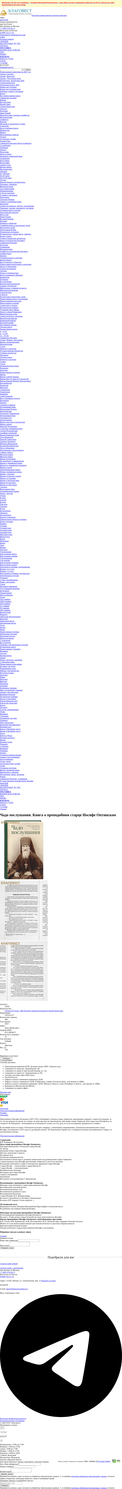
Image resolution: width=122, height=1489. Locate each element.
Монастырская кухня (8, 314)
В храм (3, 498)
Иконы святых (6, 424)
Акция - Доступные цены (10, 78)
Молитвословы (6, 117)
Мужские (4, 679)
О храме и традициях (8, 195)
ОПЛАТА (4, 46)
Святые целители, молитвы (11, 316)
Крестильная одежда (8, 554)
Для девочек (5, 560)
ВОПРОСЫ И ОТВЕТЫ (10, 50)
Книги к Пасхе (6, 736)
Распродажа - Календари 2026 (12, 81)
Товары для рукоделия (9, 692)
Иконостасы (5, 537)
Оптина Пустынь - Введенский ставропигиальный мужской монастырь (34, 1011)
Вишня (3, 547)
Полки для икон (6, 522)
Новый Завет (5, 104)
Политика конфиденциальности (13, 1419)
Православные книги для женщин (14, 299)
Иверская (4, 388)
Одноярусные (5, 528)
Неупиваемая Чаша (8, 407)
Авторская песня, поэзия (10, 764)
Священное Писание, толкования (13, 779)
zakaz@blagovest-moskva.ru (17, 1289)
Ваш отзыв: (4, 1246)
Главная (3, 809)
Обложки (4, 686)
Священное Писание (8, 243)
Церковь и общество (8, 223)
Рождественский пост (9, 701)
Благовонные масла (8, 623)
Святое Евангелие (7, 107)
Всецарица (4, 401)
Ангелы (3, 653)
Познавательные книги (9, 366)
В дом (2, 509)
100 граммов (5, 599)
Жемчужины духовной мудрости (13, 288)
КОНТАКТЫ (4, 57)
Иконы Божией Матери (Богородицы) (15, 381)
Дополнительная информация (12, 1136)
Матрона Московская (8, 444)
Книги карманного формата (11, 275)
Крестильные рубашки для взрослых (15, 573)
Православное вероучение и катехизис (15, 264)
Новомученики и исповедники (12, 182)
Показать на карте (48, 1281)
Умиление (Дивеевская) (9, 413)
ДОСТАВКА (5, 48)
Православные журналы (10, 372)
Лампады (4, 513)
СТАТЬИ (3, 63)
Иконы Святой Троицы (9, 377)
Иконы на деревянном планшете (13, 465)
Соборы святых (6, 452)
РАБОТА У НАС (7, 59)
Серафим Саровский (8, 433)
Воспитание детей (7, 228)
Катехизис (4, 204)
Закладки (4, 675)
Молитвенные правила (9, 135)
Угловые (3, 526)
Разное (2, 777)
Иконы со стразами (8, 478)
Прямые (3, 524)
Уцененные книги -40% (9, 85)
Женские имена (6, 457)
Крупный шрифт (7, 323)
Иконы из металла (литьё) (10, 476)
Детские (3, 271)
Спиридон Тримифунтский (11, 429)
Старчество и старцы (8, 305)
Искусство (4, 215)
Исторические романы (9, 308)
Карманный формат (8, 321)
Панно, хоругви (6, 493)
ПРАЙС (3, 54)
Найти (28, 70)
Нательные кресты (7, 636)
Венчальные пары (7, 489)
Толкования (5, 158)
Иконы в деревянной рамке (11, 463)
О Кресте (4, 295)
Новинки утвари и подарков (11, 91)
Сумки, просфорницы (9, 580)
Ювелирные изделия (8, 634)
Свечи (2, 584)
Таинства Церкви (7, 199)
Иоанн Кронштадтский (9, 435)
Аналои (3, 500)
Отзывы (3, 1236)
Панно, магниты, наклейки (11, 660)
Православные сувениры (10, 649)
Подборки (4, 279)
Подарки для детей (7, 666)
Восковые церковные (8, 586)
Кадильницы (5, 511)
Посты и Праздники (8, 266)
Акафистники (5, 254)
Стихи (2, 346)
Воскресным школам (8, 318)
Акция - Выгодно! (7, 76)
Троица (3, 753)
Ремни (2, 677)
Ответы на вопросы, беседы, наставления (17, 206)
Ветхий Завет (5, 102)
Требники (4, 148)
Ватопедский (5, 612)
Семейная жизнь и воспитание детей (15, 225)
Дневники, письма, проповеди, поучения (16, 208)
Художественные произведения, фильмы (16, 781)
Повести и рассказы (8, 349)
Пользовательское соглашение (12, 1421)
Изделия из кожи (7, 673)
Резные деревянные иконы (11, 472)
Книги (2, 705)
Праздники (4, 197)
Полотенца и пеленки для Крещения (15, 567)
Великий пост (5, 727)
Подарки (3, 707)
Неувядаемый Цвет (8, 416)
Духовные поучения (8, 768)
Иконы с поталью (7, 474)
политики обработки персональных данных (89, 1476)
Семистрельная (6, 396)
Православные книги (8, 329)
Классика (4, 370)
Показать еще (5, 1092)
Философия (4, 163)
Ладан (2, 597)
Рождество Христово (8, 703)
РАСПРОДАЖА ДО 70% (10, 44)
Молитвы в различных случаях (12, 124)
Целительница (6, 420)
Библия (3, 100)
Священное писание (8, 98)
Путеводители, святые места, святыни (15, 234)
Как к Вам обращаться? (9, 1464)
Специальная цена (7, 83)
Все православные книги (10, 96)
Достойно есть (6, 418)
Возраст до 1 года (7, 569)
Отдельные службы (8, 139)
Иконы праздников (7, 459)
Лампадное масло (7, 621)
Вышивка (4, 749)
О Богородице (6, 292)
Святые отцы (5, 165)
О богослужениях (7, 193)
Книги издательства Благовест (12, 241)
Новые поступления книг (10, 89)
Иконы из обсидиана (8, 485)
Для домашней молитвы (10, 589)
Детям (2, 712)
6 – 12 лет (4, 334)
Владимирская (6, 383)
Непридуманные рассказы (10, 301)
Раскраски (4, 355)
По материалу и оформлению (12, 461)
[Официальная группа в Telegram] (61, 1416)
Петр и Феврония (7, 448)
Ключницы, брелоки (8, 688)
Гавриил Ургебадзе (7, 442)
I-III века (3, 171)
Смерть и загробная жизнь (10, 202)
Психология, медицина (9, 232)
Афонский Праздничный (10, 617)
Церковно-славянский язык (11, 156)
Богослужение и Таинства (10, 262)
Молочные (4, 541)
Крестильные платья (8, 565)
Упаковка (4, 720)
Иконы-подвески (7, 638)
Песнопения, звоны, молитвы (12, 774)
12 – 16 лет (4, 336)
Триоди (3, 150)
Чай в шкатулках (7, 723)
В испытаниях (6, 282)
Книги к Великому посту (10, 729)
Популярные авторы (8, 325)
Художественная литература (11, 351)
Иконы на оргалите (8, 483)
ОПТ (2, 52)
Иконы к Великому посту (10, 731)
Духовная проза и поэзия (10, 210)
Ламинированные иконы (10, 470)
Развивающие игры (8, 669)
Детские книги (6, 327)
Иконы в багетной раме (9, 480)
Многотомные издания (9, 303)
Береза (2, 543)
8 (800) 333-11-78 (7, 33)
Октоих (3, 137)
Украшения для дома (8, 718)
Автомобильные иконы (9, 491)
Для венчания (5, 552)
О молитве (4, 126)
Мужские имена (6, 455)
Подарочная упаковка (9, 697)
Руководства (5, 141)
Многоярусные (6, 535)
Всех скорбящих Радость (10, 398)
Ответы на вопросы (8, 269)
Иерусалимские (6, 595)
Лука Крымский (6, 437)
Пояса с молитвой (7, 582)
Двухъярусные (6, 530)
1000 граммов (5, 602)
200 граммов (5, 604)
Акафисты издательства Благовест (14, 251)
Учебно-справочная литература (12, 238)
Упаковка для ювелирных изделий (14, 645)
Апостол (3, 109)
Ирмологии (4, 130)
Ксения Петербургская (9, 446)
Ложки (3, 658)
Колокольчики (6, 656)
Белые (2, 539)
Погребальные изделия (9, 576)
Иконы (3, 740)
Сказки (3, 362)
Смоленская (5, 390)
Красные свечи (6, 742)
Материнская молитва (9, 290)
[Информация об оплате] (61, 1101)
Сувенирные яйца (7, 662)
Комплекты (4, 277)
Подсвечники (5, 515)
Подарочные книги (8, 647)
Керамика (4, 651)
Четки (2, 630)
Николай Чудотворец (8, 426)
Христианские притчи (9, 212)
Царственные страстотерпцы (12, 450)
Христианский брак (8, 230)
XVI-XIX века (6, 178)
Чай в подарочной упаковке (11, 690)
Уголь (2, 625)
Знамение (4, 394)
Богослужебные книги (9, 128)
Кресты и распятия (7, 517)
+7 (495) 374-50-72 (7, 28)
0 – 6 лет (3, 331)
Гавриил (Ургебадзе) (8, 286)
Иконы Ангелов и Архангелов (12, 422)
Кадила (3, 502)
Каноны (3, 122)
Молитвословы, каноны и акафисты (14, 115)
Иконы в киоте (6, 468)
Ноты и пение (5, 154)
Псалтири (4, 245)
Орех (2, 545)
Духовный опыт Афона (9, 310)
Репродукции (5, 217)
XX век (3, 180)
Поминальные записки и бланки (13, 519)
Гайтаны (3, 506)
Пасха (2, 733)
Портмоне (4, 684)
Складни (3, 487)
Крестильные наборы (8, 556)
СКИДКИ (4, 41)
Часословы (4, 152)
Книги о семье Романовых (11, 312)
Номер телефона (6, 1467)
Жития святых (6, 167)
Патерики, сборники (8, 184)
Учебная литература (8, 353)
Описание (4, 1115)
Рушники (4, 578)
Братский (4, 619)
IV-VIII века (5, 174)
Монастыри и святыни (9, 772)
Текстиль (3, 504)
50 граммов (4, 608)
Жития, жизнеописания (9, 342)
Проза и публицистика (9, 273)
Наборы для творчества (9, 671)
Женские (3, 681)
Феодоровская (6, 411)
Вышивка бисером (7, 694)
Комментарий (5, 1472)
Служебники (5, 145)
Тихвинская (5, 392)
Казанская (4, 385)
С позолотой (5, 640)
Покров (3, 403)
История (3, 221)
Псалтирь (4, 111)
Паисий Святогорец (8, 439)
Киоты (2, 627)
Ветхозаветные (6, 169)
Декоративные (6, 593)
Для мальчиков (6, 558)
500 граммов (5, 610)
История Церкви (7, 219)
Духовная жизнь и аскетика (11, 258)
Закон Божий (5, 113)
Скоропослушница (7, 405)
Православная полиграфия (11, 664)
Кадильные (4, 591)
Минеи (3, 132)
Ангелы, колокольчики (9, 710)
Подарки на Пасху (7, 738)
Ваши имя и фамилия (8, 1240)
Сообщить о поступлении (6, 1059)
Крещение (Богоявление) (10, 725)
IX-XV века (5, 176)
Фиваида (3, 614)
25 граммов (4, 606)
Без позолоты (5, 643)
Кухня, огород (6, 236)
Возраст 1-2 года (6, 571)
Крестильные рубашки (9, 563)
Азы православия (7, 189)
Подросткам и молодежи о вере (13, 297)
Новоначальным (6, 191)
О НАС (3, 61)
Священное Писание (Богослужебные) (15, 143)
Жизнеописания (6, 187)
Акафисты (4, 120)
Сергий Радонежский (9, 431)
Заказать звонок (7, 1474)
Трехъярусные (5, 532)
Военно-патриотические (10, 284)
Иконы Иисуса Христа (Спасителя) (14, 379)
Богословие (4, 161)
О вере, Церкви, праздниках (11, 340)
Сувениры (4, 716)
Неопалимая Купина (8, 409)
